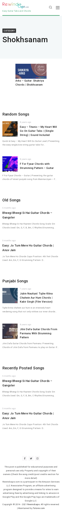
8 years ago (25, 122)
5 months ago (9, 208)
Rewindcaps (33, 504)
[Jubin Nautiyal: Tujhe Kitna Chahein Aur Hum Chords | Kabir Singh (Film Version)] (10, 295)
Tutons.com (39, 508)
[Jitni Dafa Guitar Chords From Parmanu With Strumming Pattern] (10, 331)
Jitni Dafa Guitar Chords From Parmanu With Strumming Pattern (38, 333)
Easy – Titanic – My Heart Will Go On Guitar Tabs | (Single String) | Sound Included (38, 131)
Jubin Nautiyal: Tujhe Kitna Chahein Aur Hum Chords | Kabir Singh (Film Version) (36, 297)
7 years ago (25, 289)
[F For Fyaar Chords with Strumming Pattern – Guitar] (10, 164)
